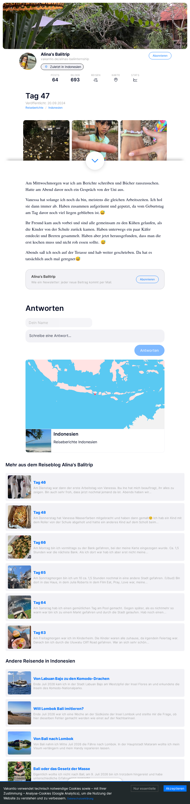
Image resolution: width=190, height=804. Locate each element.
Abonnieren (160, 55)
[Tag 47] (46, 143)
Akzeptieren (175, 788)
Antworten (149, 350)
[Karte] (95, 394)
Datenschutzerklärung (80, 798)
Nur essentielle (144, 788)
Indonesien (66, 434)
